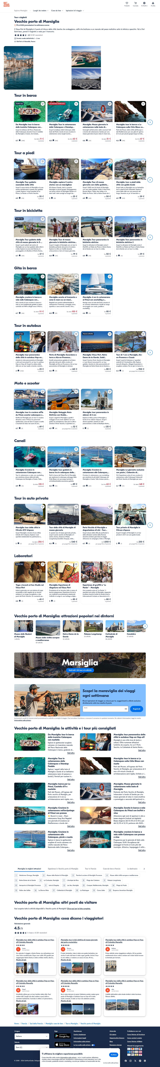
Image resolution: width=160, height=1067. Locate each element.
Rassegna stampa (116, 1045)
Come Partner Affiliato (134, 1041)
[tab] (29, 869)
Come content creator (134, 1038)
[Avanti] (150, 122)
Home (16, 1024)
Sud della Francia (36, 1024)
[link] (23, 630)
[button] (23, 630)
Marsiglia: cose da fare (54, 1024)
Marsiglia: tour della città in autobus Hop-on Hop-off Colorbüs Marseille (35, 941)
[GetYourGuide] (6, 4)
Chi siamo (113, 1034)
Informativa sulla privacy (22, 720)
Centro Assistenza (80, 1034)
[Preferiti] (127, 3)
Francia (24, 1024)
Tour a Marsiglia (72, 1024)
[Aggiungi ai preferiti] (43, 104)
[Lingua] (144, 3)
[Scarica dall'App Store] (62, 1045)
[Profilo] (153, 3)
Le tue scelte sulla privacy (82, 1045)
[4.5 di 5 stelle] (20, 35)
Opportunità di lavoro (117, 1038)
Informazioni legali (80, 1038)
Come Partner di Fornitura (136, 1034)
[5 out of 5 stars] (35, 945)
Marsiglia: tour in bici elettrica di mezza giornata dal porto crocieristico (79, 941)
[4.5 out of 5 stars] (20, 932)
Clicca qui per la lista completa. (79, 909)
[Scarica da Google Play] (62, 1036)
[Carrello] (135, 3)
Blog (111, 1041)
